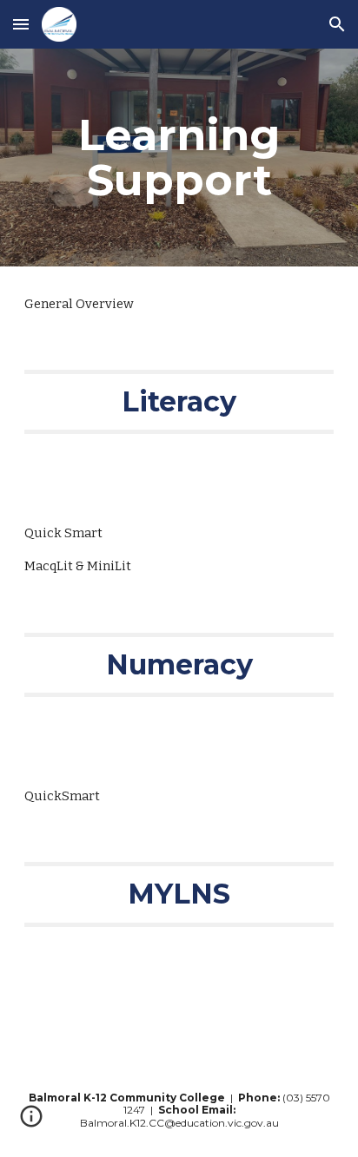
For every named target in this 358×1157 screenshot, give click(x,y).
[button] (21, 24)
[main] (179, 157)
